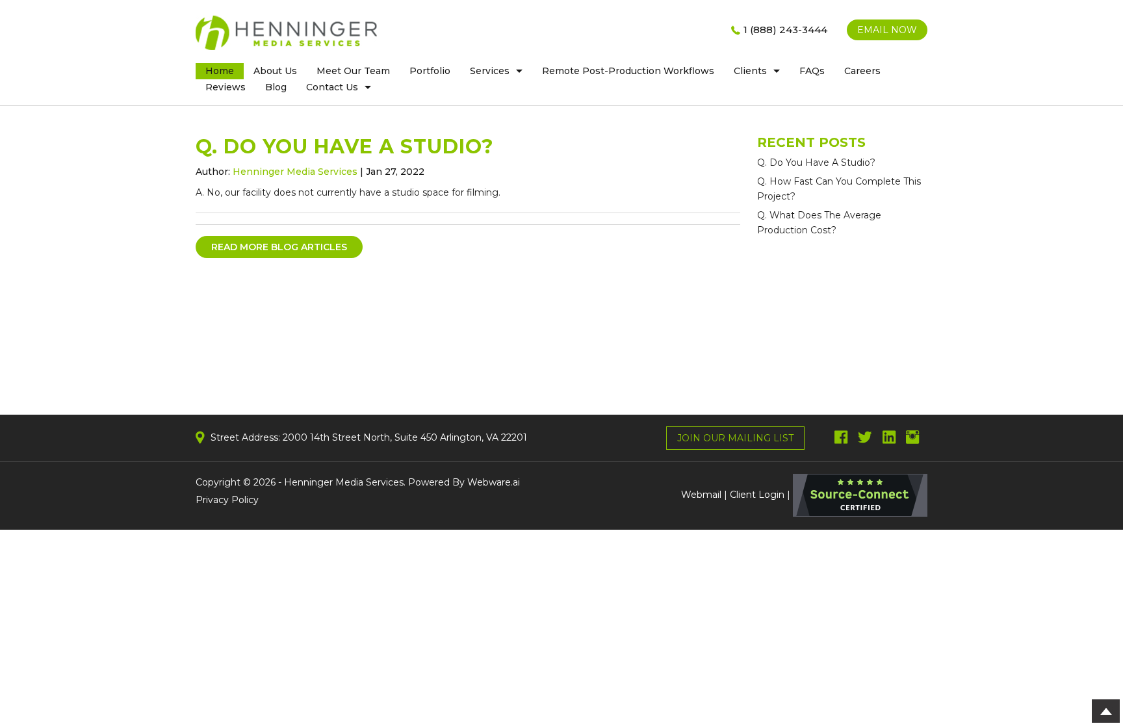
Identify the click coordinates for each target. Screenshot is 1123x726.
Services (490, 71)
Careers (862, 71)
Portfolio (429, 71)
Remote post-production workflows (628, 71)
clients (750, 71)
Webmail (701, 494)
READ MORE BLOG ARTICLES (279, 247)
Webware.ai (493, 482)
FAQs (812, 71)
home (219, 71)
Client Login (757, 494)
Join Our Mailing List (735, 438)
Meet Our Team (353, 71)
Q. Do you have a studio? (816, 162)
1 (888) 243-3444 (785, 29)
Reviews (225, 87)
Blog (276, 87)
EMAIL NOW (887, 30)
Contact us (332, 87)
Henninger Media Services (344, 482)
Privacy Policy (227, 500)
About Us (275, 71)
